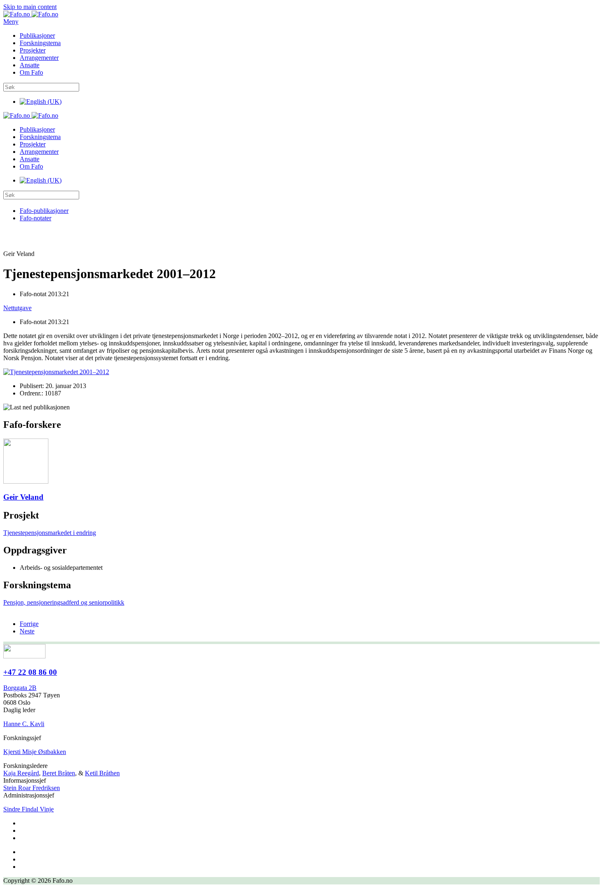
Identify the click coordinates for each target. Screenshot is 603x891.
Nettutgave (17, 307)
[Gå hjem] (30, 14)
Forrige (29, 623)
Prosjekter (33, 50)
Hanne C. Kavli (23, 723)
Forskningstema (40, 42)
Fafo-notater (35, 218)
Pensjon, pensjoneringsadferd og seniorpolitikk (63, 602)
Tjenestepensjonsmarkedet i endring (49, 532)
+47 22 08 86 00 (30, 672)
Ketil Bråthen (102, 773)
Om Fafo (31, 72)
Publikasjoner (37, 35)
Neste (27, 631)
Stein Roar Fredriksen (31, 787)
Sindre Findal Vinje (28, 809)
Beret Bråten (58, 773)
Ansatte (29, 65)
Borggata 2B (20, 687)
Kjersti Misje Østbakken (34, 751)
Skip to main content (30, 6)
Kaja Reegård (21, 773)
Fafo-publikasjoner (44, 210)
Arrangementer (39, 57)
